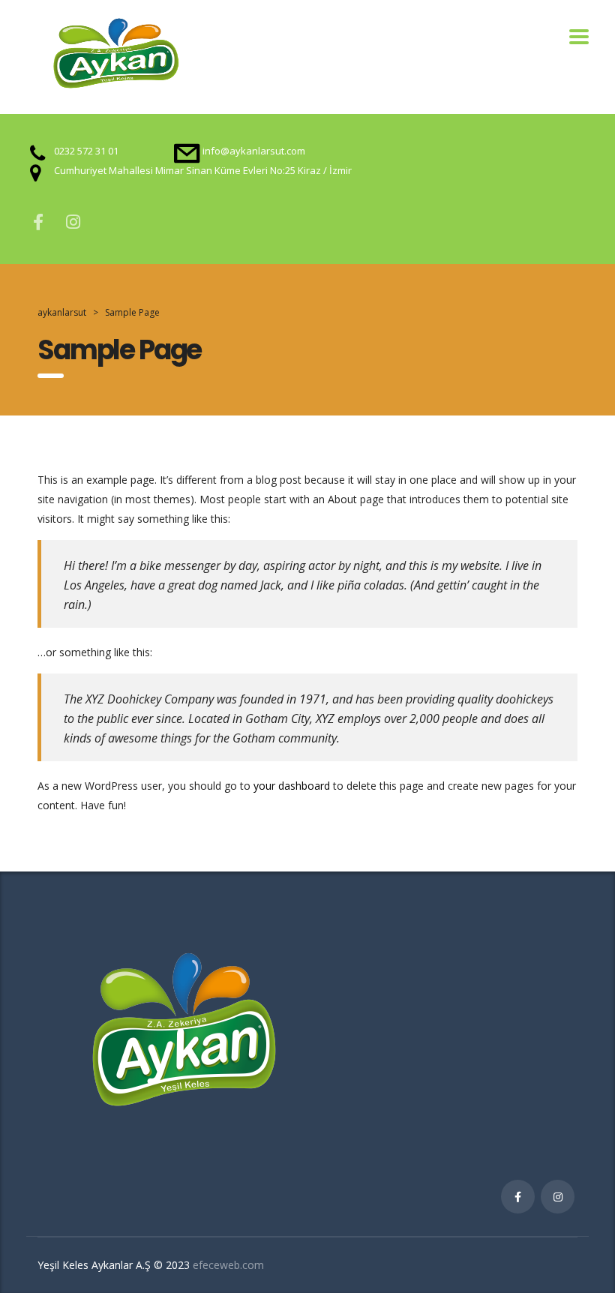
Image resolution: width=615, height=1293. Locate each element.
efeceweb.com (228, 1265)
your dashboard (292, 785)
